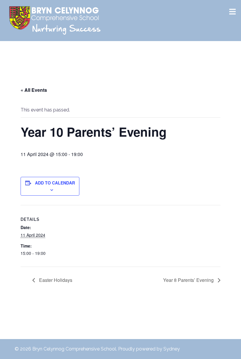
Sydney (171, 349)
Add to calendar (55, 183)
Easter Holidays (55, 280)
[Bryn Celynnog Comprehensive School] (55, 20)
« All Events (34, 90)
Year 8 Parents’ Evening (189, 280)
